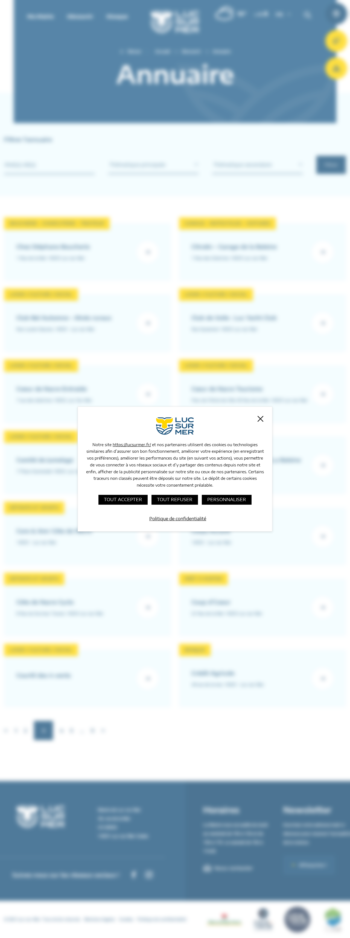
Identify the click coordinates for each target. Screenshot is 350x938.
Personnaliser (226, 499)
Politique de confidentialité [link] (177, 518)
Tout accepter (123, 499)
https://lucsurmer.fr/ (132, 444)
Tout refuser (174, 499)
